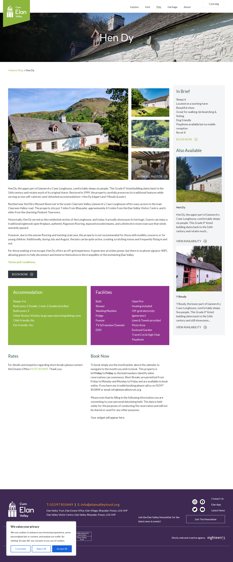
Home (12, 70)
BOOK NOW (184, 139)
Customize (20, 548)
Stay (20, 70)
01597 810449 (39, 369)
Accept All (62, 548)
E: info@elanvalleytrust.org (99, 504)
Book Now (20, 274)
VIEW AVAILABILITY (188, 241)
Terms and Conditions (21, 262)
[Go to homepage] (21, 509)
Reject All (41, 548)
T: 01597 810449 (59, 504)
